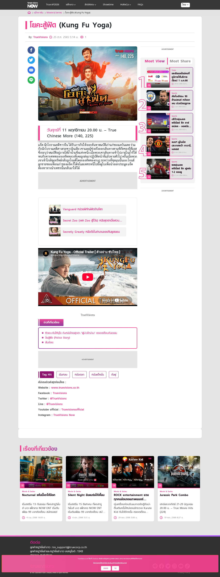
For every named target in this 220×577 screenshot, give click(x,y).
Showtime (108, 5)
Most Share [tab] (180, 61)
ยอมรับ (106, 568)
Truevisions (60, 393)
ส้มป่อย (49, 342)
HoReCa (124, 5)
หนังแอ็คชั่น (98, 374)
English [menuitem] (183, 16)
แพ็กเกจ (69, 5)
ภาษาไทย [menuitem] (182, 11)
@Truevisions (54, 404)
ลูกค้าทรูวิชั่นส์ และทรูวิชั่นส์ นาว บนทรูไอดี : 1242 (56, 551)
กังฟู (113, 374)
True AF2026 (52, 5)
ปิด (115, 568)
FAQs (140, 5)
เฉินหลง (63, 374)
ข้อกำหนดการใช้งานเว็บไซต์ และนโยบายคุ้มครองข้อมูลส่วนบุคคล (110, 563)
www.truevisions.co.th (65, 387)
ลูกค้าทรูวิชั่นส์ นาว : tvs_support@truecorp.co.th (58, 547)
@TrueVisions (58, 398)
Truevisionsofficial (73, 409)
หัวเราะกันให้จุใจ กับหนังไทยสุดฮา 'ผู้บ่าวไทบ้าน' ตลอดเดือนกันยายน (81, 333)
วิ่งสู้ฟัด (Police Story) (57, 338)
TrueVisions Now (64, 415)
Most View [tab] (155, 61)
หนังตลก (79, 374)
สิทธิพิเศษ (89, 5)
